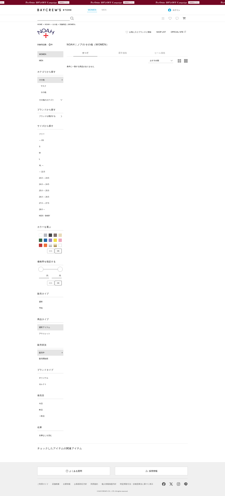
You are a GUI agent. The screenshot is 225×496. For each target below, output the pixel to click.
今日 (41, 403)
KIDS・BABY (44, 216)
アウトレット (44, 334)
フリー (42, 134)
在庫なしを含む (45, 435)
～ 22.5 (42, 172)
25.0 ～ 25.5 (44, 191)
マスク (43, 86)
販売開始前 (43, 359)
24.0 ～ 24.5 (44, 184)
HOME (39, 24)
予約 (41, 308)
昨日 (41, 410)
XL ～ (41, 165)
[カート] (184, 18)
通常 (41, 302)
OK (58, 251)
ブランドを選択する (47, 116)
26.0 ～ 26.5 (44, 197)
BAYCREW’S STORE (56, 10)
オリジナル (43, 378)
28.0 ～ (42, 209)
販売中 (42, 353)
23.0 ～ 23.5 (44, 178)
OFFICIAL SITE (177, 32)
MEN (41, 60)
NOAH (47, 24)
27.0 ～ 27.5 (44, 203)
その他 (54, 24)
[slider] (40, 269)
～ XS (41, 140)
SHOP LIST (161, 32)
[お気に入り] (170, 18)
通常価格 (122, 53)
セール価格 (159, 53)
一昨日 (42, 416)
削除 (50, 251)
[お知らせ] (177, 18)
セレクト (42, 384)
